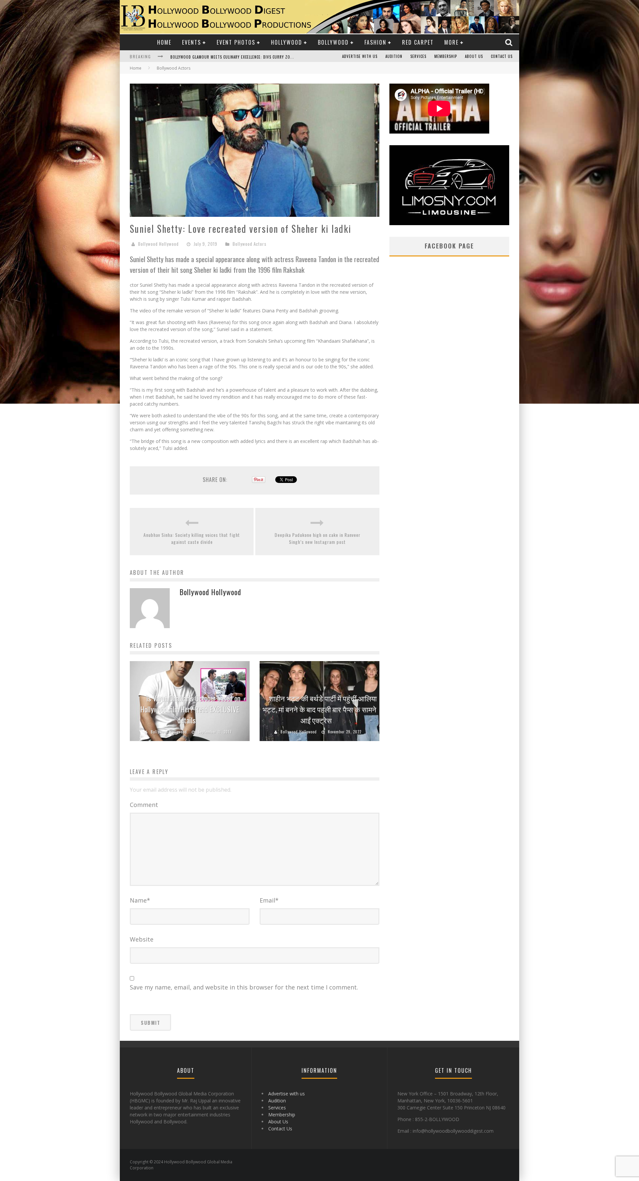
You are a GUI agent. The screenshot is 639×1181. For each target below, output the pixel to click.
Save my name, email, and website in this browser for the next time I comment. (244, 987)
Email (269, 900)
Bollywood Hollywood (158, 243)
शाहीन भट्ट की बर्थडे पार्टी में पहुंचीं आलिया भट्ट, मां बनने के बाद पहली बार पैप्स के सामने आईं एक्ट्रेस (320, 709)
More (451, 42)
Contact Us (502, 56)
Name (140, 900)
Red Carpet (418, 42)
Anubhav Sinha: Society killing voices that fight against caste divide (191, 538)
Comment (144, 805)
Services (418, 56)
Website (141, 939)
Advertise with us (359, 56)
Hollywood (286, 42)
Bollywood (333, 42)
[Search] (509, 42)
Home (164, 42)
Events (191, 42)
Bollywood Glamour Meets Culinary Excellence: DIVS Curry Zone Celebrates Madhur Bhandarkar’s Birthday (274, 57)
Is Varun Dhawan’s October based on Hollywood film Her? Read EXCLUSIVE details (190, 709)
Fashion (375, 42)
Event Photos (236, 42)
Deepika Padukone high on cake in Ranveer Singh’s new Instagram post (317, 538)
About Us (474, 56)
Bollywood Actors (250, 243)
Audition (393, 56)
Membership (445, 56)
